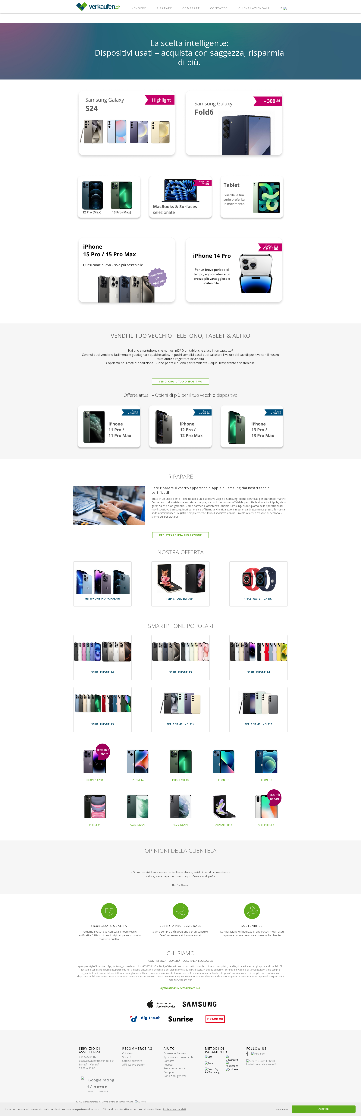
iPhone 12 (266, 780)
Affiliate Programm (133, 1064)
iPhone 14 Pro (94, 780)
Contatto (219, 8)
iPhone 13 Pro (180, 780)
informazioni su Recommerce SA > (180, 988)
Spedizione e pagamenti (178, 1057)
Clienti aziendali (253, 8)
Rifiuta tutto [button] (282, 1109)
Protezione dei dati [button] (174, 1109)
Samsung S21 (180, 825)
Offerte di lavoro (132, 1061)
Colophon (169, 1072)
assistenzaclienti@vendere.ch (96, 1060)
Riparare (164, 8)
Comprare (191, 8)
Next (285, 877)
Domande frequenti (175, 1053)
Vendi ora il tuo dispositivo (180, 381)
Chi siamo (128, 1053)
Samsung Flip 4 (223, 825)
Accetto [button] (324, 1109)
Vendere (139, 8)
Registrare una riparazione (180, 535)
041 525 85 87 (87, 1057)
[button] (283, 8)
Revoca (168, 1064)
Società (126, 1057)
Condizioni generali (175, 1076)
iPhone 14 (137, 780)
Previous (76, 877)
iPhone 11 (95, 825)
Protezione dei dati (175, 1068)
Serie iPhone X (266, 825)
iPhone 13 (223, 780)
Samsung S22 (137, 825)
